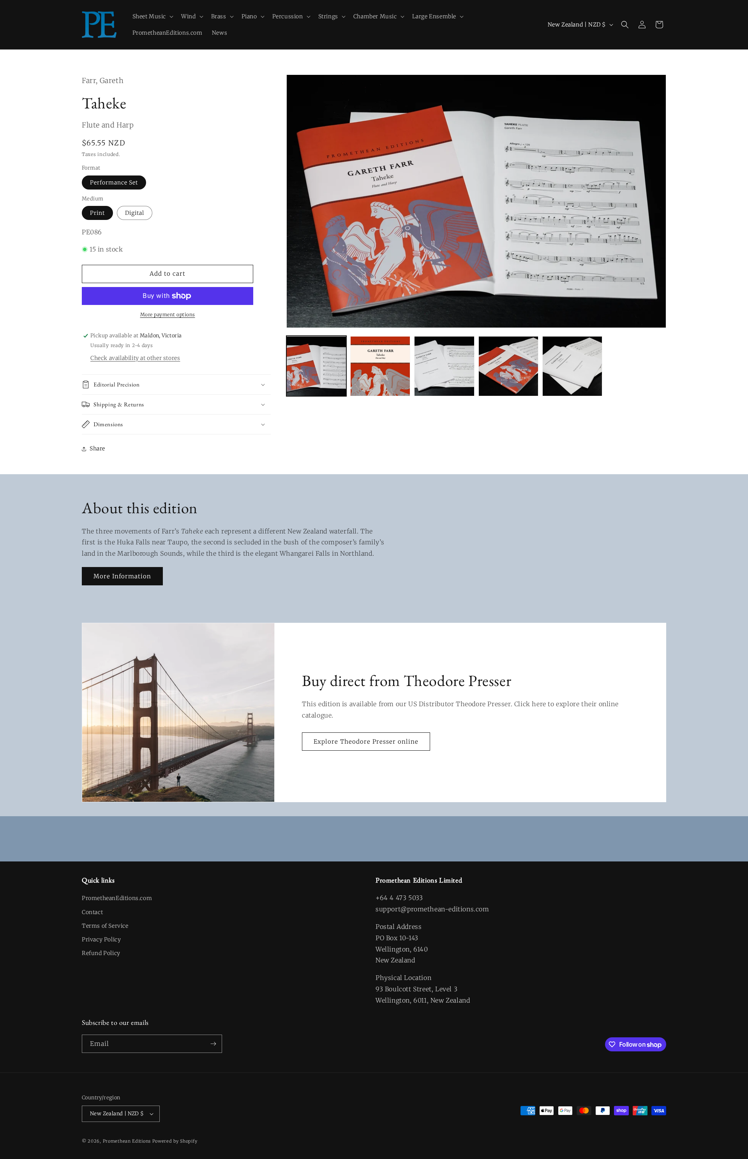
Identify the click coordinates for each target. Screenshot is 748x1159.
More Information (122, 576)
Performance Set (114, 182)
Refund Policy (101, 953)
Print (97, 212)
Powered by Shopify (175, 1141)
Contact (92, 912)
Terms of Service (105, 925)
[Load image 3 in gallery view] (444, 366)
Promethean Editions (127, 1141)
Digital (134, 212)
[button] (152, 16)
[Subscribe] (213, 1044)
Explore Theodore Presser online (366, 741)
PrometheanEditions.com (117, 898)
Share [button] (97, 448)
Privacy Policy (101, 939)
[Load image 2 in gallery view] (380, 366)
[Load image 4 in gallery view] (508, 366)
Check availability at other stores (135, 358)
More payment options (167, 314)
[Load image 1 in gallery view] (316, 366)
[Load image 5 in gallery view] (572, 366)
